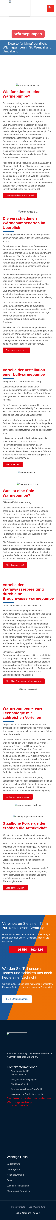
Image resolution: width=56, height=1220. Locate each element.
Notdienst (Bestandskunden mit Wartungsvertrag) (29, 1100)
